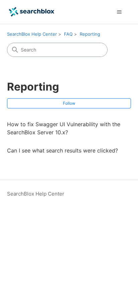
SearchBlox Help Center (32, 34)
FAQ (68, 34)
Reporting (90, 34)
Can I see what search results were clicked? (62, 150)
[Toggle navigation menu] (119, 12)
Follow (69, 103)
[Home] (31, 12)
